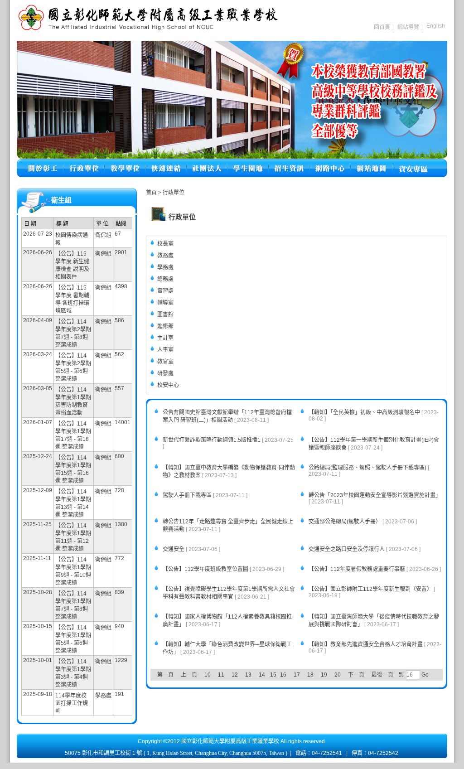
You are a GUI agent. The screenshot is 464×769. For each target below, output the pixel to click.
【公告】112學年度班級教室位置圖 (205, 569)
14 (262, 675)
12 (235, 675)
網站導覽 (408, 27)
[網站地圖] (371, 163)
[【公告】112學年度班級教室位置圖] (152, 566)
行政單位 (173, 192)
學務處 (165, 267)
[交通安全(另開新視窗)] (152, 546)
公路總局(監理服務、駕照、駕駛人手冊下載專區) (367, 467)
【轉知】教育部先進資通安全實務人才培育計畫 (366, 644)
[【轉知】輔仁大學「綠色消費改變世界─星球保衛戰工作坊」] (152, 641)
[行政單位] (84, 163)
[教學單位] (125, 163)
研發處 (165, 373)
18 (310, 675)
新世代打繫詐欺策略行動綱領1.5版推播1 (212, 440)
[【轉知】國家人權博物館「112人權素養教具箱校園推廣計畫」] (152, 613)
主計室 (165, 338)
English (435, 26)
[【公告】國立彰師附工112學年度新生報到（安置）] (298, 586)
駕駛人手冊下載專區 (187, 495)
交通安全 (173, 549)
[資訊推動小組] (330, 163)
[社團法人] (207, 163)
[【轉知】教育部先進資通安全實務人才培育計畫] (298, 641)
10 (207, 675)
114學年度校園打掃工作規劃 (71, 703)
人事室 (165, 350)
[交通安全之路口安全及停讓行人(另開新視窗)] (298, 546)
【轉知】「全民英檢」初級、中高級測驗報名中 (364, 412)
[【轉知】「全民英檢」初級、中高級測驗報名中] (298, 409)
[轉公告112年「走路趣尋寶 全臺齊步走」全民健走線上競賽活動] (152, 518)
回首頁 (382, 27)
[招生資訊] (289, 163)
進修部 (165, 326)
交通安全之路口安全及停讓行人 (347, 549)
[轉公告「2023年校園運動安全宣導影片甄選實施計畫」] (298, 492)
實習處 (165, 291)
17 (297, 675)
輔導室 (165, 303)
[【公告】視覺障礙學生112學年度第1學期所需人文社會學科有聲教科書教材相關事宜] (152, 586)
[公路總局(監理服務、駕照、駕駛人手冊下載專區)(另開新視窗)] (298, 464)
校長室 (165, 244)
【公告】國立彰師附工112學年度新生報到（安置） (370, 589)
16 (283, 675)
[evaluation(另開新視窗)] (232, 100)
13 (248, 675)
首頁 (151, 192)
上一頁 (189, 675)
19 (324, 675)
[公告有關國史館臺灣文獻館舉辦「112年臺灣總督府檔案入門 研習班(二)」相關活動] (152, 409)
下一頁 (356, 675)
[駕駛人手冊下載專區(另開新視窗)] (152, 492)
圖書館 (165, 314)
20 (337, 675)
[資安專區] (413, 163)
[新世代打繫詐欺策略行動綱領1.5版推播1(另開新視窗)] (152, 436)
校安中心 (168, 385)
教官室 (165, 361)
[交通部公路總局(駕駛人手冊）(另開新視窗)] (298, 518)
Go (424, 675)
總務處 (165, 279)
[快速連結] (166, 163)
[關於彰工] (42, 163)
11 (221, 675)
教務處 (165, 255)
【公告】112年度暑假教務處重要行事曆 (357, 569)
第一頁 (165, 675)
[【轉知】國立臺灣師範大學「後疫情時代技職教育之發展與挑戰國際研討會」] (298, 613)
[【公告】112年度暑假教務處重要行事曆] (298, 566)
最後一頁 (382, 675)
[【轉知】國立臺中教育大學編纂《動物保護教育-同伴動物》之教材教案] (152, 464)
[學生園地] (248, 163)
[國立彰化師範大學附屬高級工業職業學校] (148, 29)
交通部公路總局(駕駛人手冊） (345, 521)
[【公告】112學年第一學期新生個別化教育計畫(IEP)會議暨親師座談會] (298, 436)
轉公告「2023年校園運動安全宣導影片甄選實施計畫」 (375, 495)
